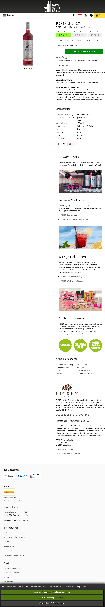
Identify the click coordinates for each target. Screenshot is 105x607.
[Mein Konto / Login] (85, 15)
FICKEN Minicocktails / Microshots (74, 219)
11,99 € (94, 35)
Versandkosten (10, 512)
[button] (58, 144)
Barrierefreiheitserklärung (14, 555)
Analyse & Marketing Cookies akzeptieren (52, 592)
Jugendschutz (9, 546)
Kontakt (7, 577)
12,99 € (62, 35)
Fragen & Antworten (12, 568)
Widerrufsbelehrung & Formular (17, 537)
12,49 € (78, 35)
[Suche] (74, 15)
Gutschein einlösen (11, 572)
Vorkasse (9, 476)
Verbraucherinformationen (15, 551)
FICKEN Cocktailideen (69, 215)
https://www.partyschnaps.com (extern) (72, 414)
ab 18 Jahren (86, 27)
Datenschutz (9, 541)
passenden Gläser (66, 165)
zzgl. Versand (76, 40)
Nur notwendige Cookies (52, 597)
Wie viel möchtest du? (67, 45)
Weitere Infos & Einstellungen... (52, 603)
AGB (5, 532)
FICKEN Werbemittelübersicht (73, 281)
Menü (10, 15)
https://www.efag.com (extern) (68, 453)
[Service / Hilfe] (91, 15)
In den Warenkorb (86, 51)
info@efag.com (68, 449)
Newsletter (8, 582)
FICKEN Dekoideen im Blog (71, 276)
